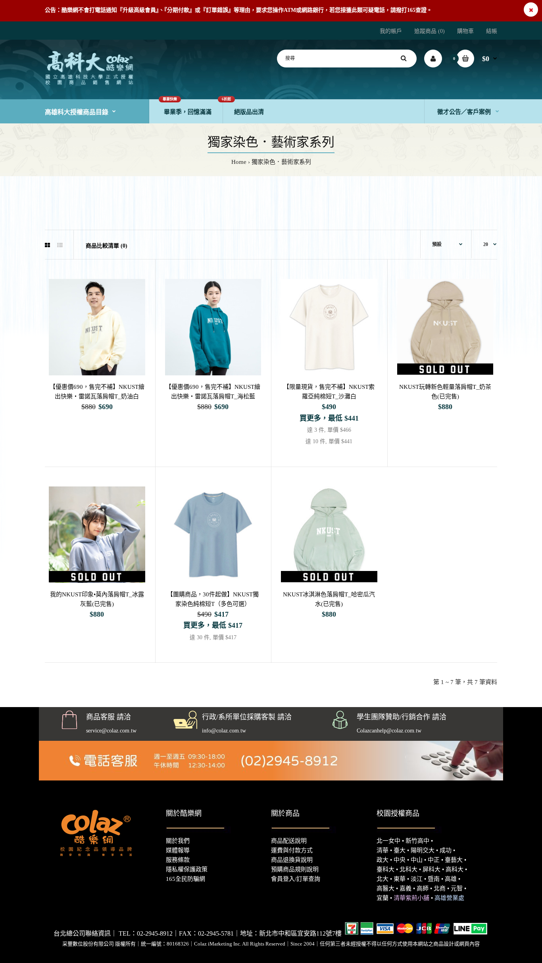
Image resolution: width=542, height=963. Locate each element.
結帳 (491, 31)
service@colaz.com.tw (111, 731)
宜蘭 (382, 898)
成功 (446, 850)
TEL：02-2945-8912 (146, 933)
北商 (440, 888)
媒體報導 (178, 850)
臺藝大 (454, 860)
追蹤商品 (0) (429, 31)
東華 (400, 879)
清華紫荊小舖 (411, 898)
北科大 (408, 869)
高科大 (454, 869)
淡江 (417, 879)
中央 (400, 860)
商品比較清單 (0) (106, 246)
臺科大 (385, 869)
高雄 (451, 879)
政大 (382, 860)
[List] (60, 245)
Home (238, 162)
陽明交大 (422, 850)
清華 (382, 850)
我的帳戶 (391, 31)
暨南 (434, 879)
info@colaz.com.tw (224, 731)
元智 (457, 888)
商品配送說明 (289, 841)
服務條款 (178, 860)
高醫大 (385, 888)
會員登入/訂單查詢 (295, 879)
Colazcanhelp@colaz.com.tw (389, 731)
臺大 (400, 850)
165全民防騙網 (185, 879)
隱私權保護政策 (187, 869)
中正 (434, 860)
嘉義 (405, 888)
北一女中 (388, 841)
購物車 (465, 31)
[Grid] (47, 245)
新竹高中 (417, 841)
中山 (417, 860)
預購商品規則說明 (295, 869)
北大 (382, 879)
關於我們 (178, 841)
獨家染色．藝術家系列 (281, 162)
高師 (423, 888)
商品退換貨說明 (292, 860)
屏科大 (431, 869)
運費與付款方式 (292, 850)
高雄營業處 (449, 898)
